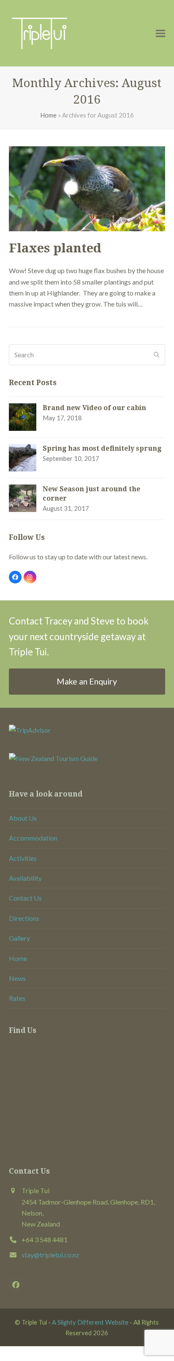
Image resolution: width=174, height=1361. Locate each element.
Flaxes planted (55, 248)
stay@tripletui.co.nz (50, 1255)
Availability (25, 878)
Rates (17, 998)
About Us (23, 818)
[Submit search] (157, 355)
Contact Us (25, 898)
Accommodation (33, 838)
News (17, 978)
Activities (23, 858)
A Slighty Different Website (90, 1322)
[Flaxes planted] (87, 187)
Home (48, 115)
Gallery (19, 938)
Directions (24, 918)
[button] (160, 33)
